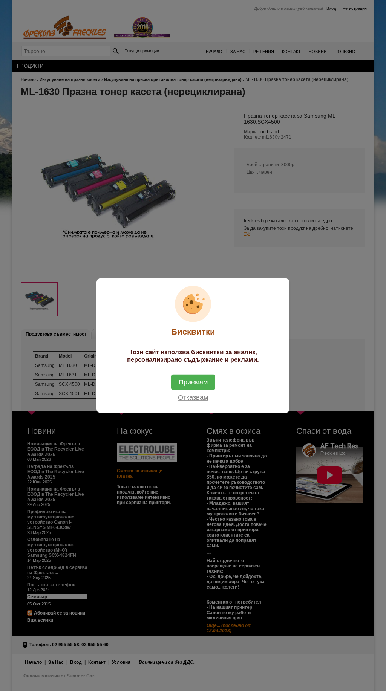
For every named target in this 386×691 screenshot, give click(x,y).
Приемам (193, 381)
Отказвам (193, 397)
